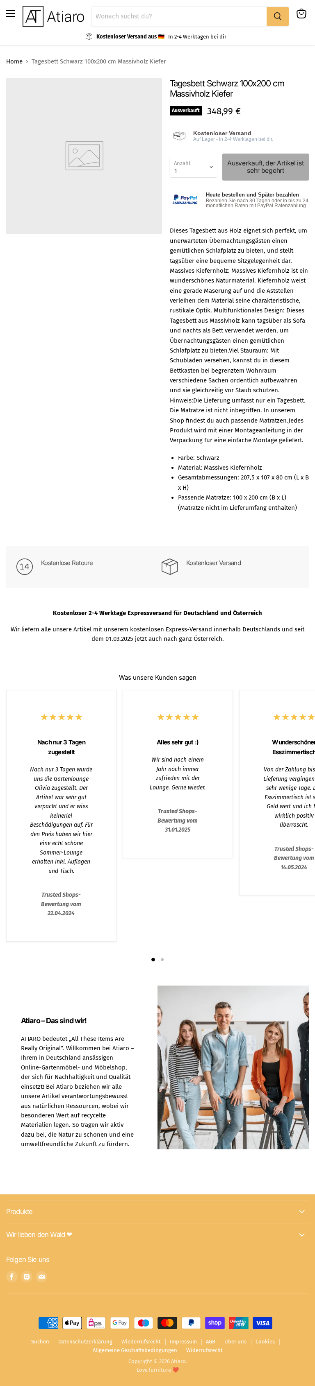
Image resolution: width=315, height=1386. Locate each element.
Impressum (183, 1342)
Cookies (265, 1342)
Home (14, 61)
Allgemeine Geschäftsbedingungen (135, 1350)
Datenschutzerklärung (85, 1342)
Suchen (40, 1342)
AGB (210, 1342)
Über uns (235, 1342)
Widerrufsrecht (204, 1350)
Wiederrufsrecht (141, 1342)
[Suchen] (278, 16)
